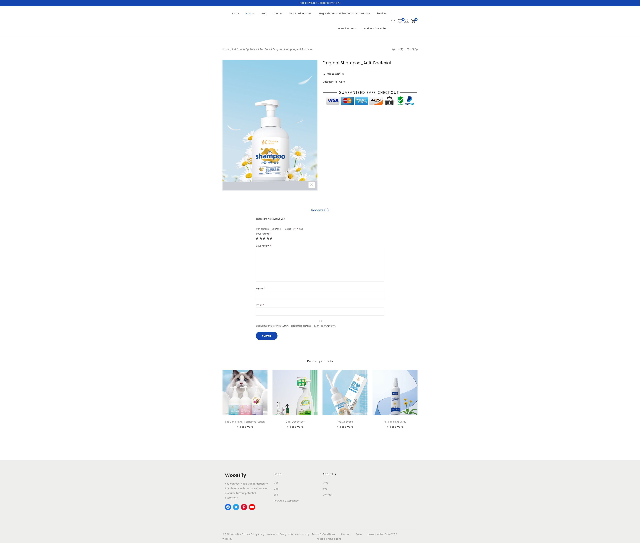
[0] (400, 21)
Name (260, 288)
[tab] (320, 210)
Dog (276, 488)
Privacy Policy (249, 534)
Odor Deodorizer (295, 421)
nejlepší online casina (329, 539)
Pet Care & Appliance (244, 49)
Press (359, 534)
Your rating (263, 233)
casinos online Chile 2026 (382, 534)
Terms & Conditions (323, 534)
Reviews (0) (320, 210)
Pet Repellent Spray (395, 421)
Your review (263, 246)
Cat (276, 482)
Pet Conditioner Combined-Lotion (245, 421)
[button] (333, 73)
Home (226, 49)
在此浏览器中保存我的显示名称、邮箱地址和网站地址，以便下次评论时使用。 (297, 326)
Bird (276, 494)
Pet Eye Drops (345, 421)
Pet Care (265, 49)
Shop (325, 482)
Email (260, 305)
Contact (327, 494)
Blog (324, 488)
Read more (246, 427)
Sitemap (345, 534)
